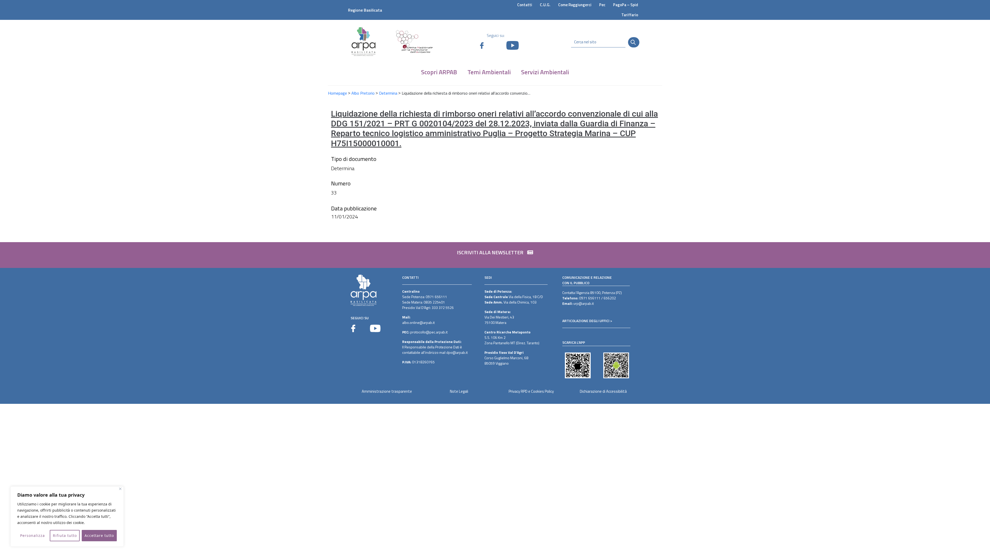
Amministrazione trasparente (387, 391)
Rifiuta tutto (65, 535)
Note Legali (459, 391)
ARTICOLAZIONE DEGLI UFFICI (585, 320)
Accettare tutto (99, 535)
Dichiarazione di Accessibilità (603, 391)
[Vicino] (120, 489)
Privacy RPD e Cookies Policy (531, 391)
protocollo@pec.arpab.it (429, 332)
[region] (67, 516)
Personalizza (32, 535)
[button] (495, 255)
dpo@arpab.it (457, 352)
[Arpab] (363, 41)
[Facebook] (353, 328)
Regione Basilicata (365, 10)
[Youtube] (375, 328)
